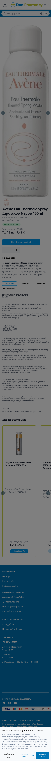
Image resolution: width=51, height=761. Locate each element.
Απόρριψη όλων (9, 755)
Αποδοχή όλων (42, 755)
